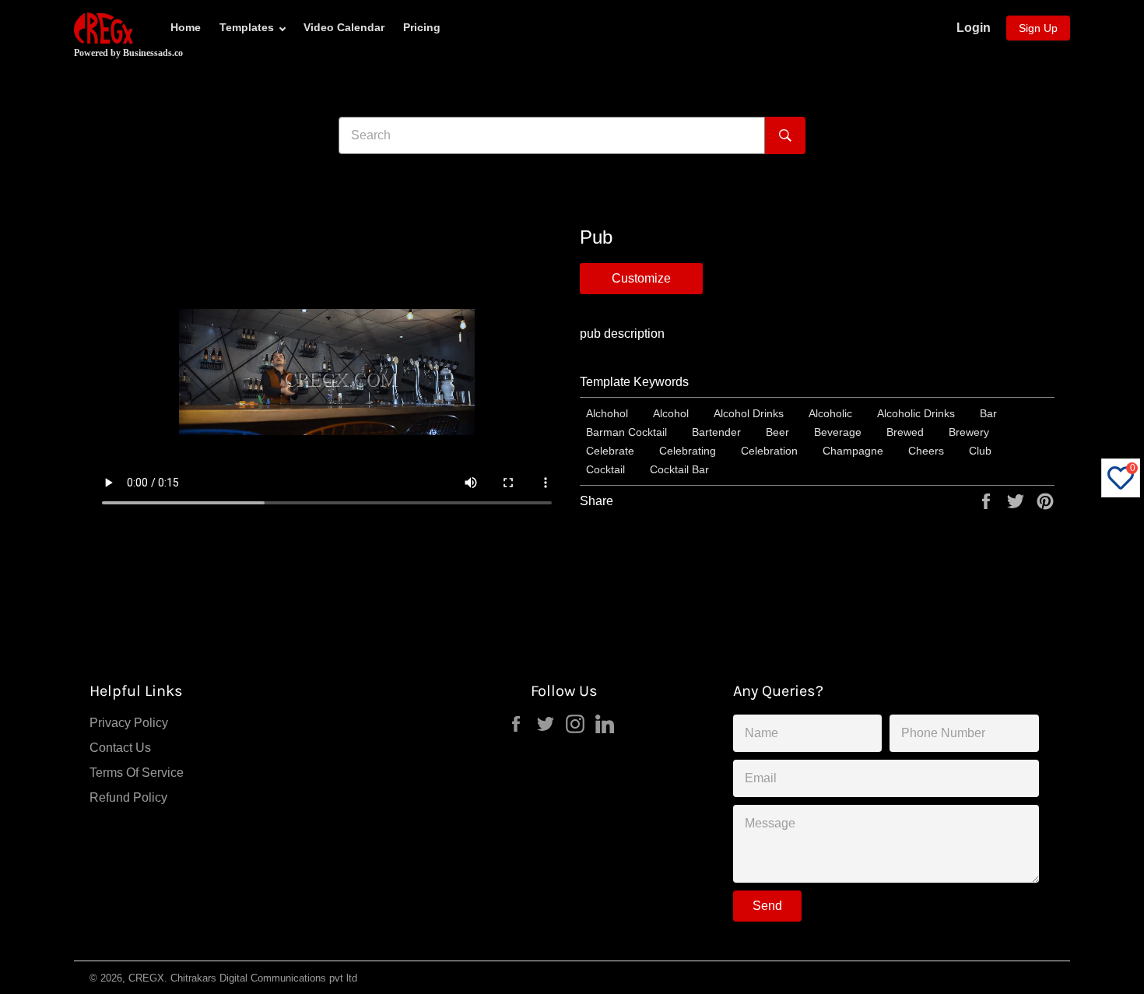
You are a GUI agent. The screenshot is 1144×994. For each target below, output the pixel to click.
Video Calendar (344, 27)
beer (777, 432)
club (980, 450)
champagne (853, 450)
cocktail (605, 469)
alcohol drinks (749, 413)
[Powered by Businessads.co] (103, 28)
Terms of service (136, 772)
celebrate (610, 450)
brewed (905, 432)
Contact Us (120, 747)
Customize (641, 278)
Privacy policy (128, 722)
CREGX (146, 978)
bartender (716, 432)
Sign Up (1038, 28)
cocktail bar (679, 469)
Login (973, 27)
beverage (838, 432)
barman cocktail (626, 432)
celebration (769, 450)
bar (988, 413)
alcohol (671, 413)
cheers (926, 450)
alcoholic (830, 413)
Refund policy (128, 797)
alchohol (607, 413)
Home (185, 27)
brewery (969, 432)
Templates (246, 27)
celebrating (687, 450)
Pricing (421, 27)
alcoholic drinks (916, 413)
